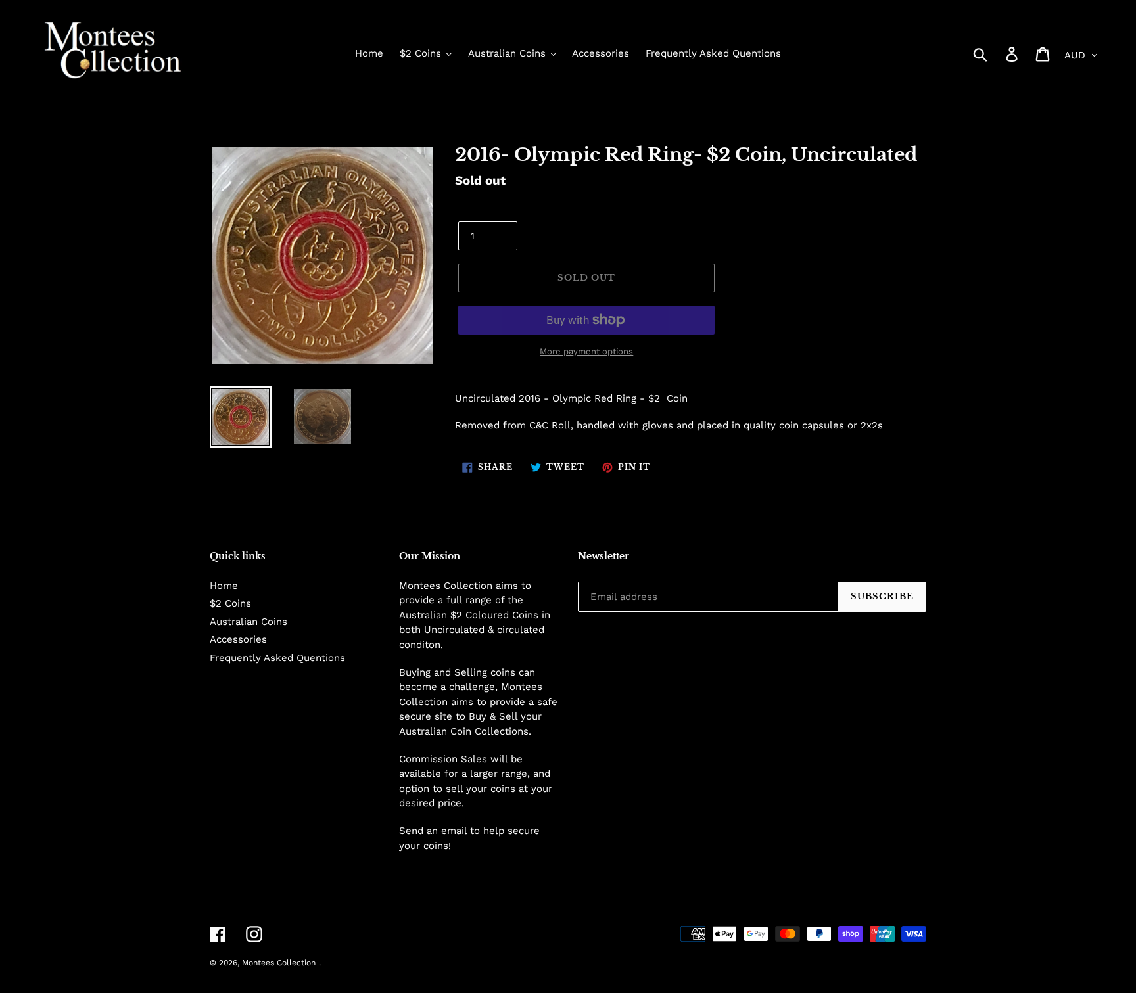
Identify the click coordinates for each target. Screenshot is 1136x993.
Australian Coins (248, 622)
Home (224, 585)
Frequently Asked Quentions (277, 658)
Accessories (238, 639)
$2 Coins (230, 603)
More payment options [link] (586, 351)
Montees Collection (279, 962)
